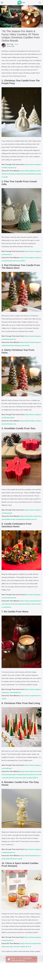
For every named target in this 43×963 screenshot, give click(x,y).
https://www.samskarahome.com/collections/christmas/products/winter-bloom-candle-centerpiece (21, 604)
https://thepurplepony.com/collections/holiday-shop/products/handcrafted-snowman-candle (21, 174)
